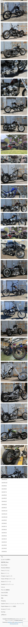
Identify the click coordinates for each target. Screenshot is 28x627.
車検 (2, 598)
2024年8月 (4, 489)
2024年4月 (4, 501)
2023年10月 (4, 517)
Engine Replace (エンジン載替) (8, 606)
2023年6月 (4, 529)
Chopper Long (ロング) (6, 576)
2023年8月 (4, 523)
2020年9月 (4, 551)
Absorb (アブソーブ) (6, 581)
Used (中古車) (4, 592)
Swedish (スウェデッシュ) (7, 584)
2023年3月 (4, 535)
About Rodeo (4, 565)
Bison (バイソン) (5, 573)
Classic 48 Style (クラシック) (8, 578)
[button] (14, 12)
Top (2, 556)
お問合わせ (3, 614)
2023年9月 (4, 520)
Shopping (3, 600)
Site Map (3, 612)
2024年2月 (4, 507)
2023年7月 (4, 526)
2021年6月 (4, 548)
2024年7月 (4, 492)
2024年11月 (4, 479)
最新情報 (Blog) (4, 562)
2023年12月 (4, 510)
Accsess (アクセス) (5, 609)
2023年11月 (4, 514)
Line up (3, 587)
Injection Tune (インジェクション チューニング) (12, 603)
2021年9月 (4, 545)
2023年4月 (4, 532)
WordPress (10, 622)
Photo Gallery (4, 595)
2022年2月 (4, 542)
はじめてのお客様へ (6, 559)
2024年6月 (4, 495)
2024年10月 (4, 482)
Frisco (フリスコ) (5, 570)
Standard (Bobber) (5, 567)
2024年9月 (4, 485)
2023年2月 (4, 539)
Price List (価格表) (5, 589)
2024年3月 (4, 504)
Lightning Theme (17, 622)
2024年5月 (4, 498)
